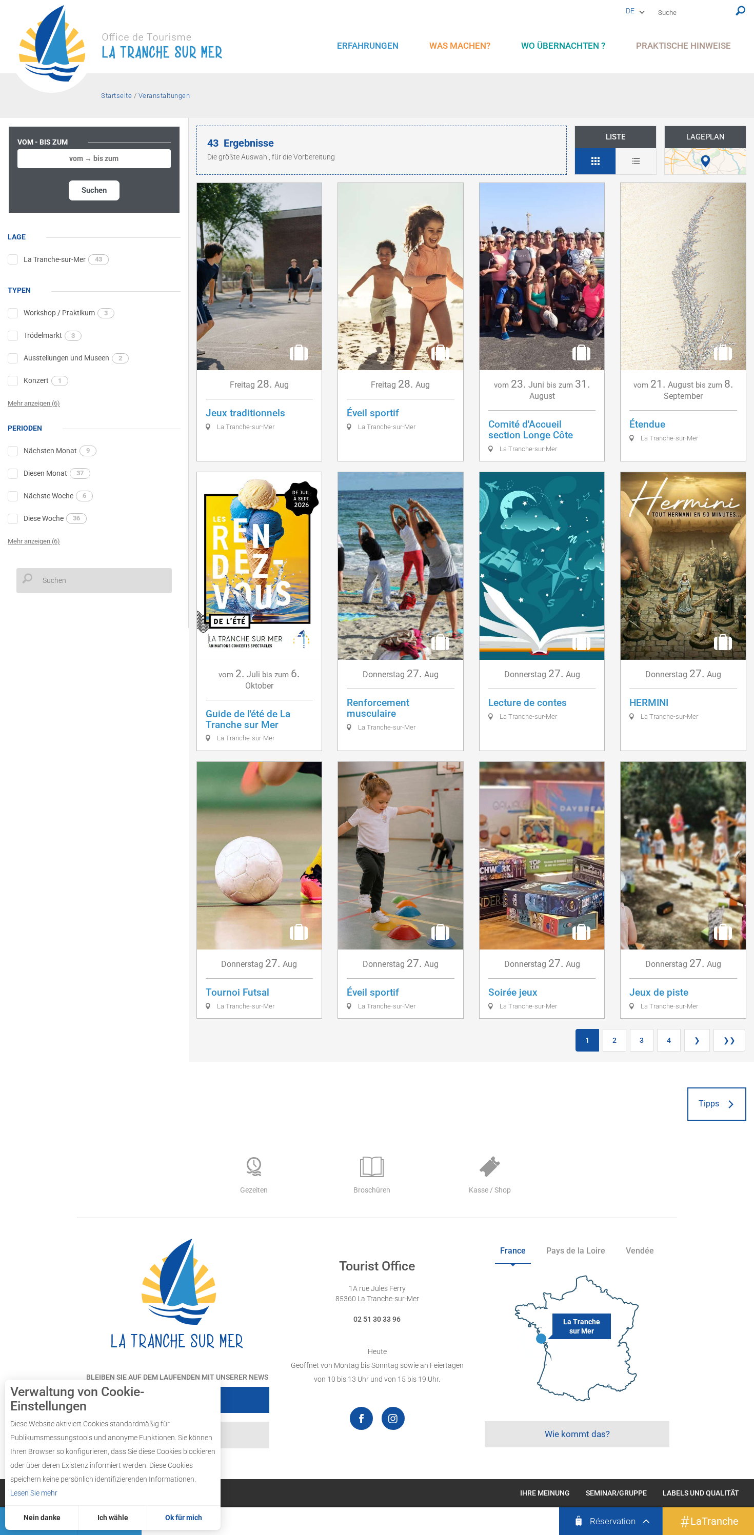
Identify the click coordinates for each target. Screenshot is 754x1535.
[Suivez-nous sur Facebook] (361, 1418)
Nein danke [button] (42, 1517)
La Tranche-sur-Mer (63, 259)
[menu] (368, 45)
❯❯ (729, 1040)
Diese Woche (52, 518)
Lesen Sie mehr (33, 1493)
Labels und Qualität (701, 1493)
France (513, 1251)
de (630, 11)
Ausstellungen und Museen (73, 358)
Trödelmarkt (49, 335)
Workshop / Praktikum (66, 313)
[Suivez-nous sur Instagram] (393, 1418)
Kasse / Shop (490, 1190)
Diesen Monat (54, 473)
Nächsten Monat (57, 451)
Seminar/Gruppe (616, 1493)
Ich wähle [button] (112, 1517)
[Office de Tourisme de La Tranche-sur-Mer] (125, 49)
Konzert (43, 380)
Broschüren (371, 1190)
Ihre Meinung (545, 1493)
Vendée (640, 1251)
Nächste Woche (55, 496)
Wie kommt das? (577, 1434)
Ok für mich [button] (183, 1517)
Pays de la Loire (575, 1251)
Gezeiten (254, 1190)
